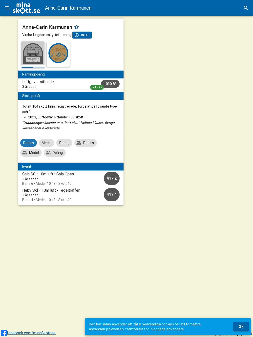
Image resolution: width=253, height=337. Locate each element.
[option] (71, 179)
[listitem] (71, 84)
